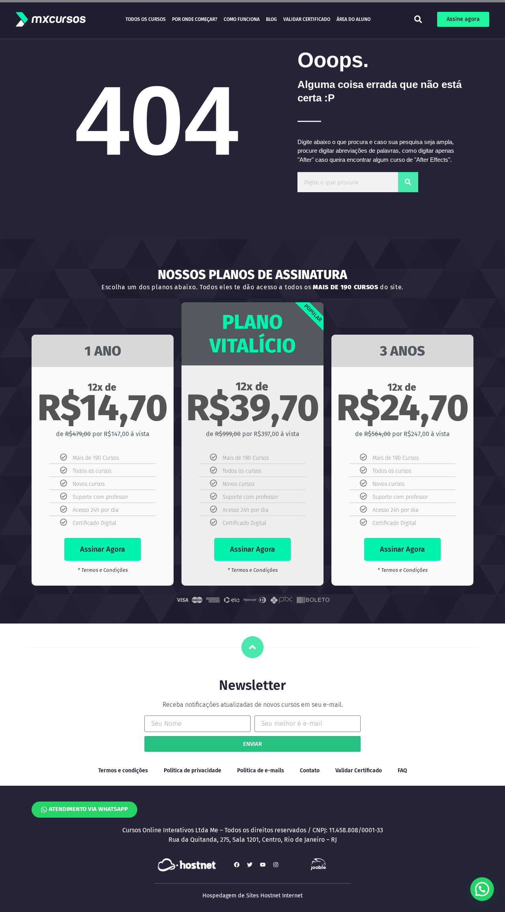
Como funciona (242, 19)
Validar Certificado (306, 19)
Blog (271, 19)
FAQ (402, 770)
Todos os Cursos (145, 19)
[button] (418, 19)
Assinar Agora (102, 549)
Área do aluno (353, 19)
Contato (310, 770)
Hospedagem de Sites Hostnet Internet (252, 895)
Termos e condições (123, 770)
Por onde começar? (194, 19)
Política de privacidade (192, 770)
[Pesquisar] (408, 182)
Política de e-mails (260, 770)
